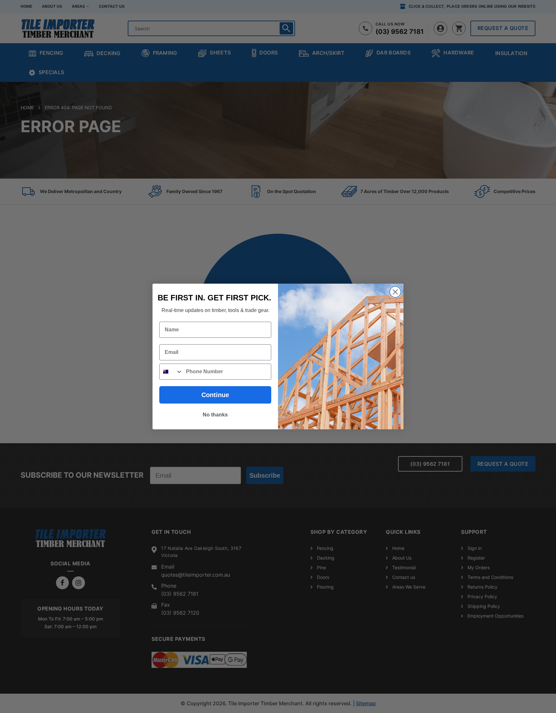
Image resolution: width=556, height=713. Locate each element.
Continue (215, 394)
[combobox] (171, 371)
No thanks (215, 414)
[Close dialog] (395, 292)
